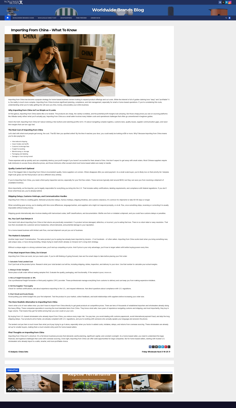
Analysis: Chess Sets (19, 352)
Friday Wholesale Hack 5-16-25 (155, 352)
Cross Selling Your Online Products (139, 389)
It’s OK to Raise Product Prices (24, 389)
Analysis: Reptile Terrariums (79, 389)
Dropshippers (66, 18)
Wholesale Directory (47, 18)
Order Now (95, 18)
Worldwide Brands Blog (118, 10)
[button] (226, 18)
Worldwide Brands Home (23, 18)
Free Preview (81, 18)
